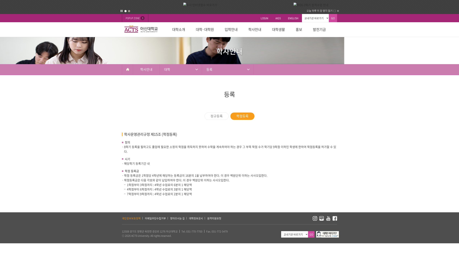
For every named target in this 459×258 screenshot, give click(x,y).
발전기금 (319, 29)
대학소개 (178, 29)
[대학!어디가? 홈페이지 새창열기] (327, 233)
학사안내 (254, 29)
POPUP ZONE (134, 18)
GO (333, 18)
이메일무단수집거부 (155, 218)
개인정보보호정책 (131, 218)
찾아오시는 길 (177, 218)
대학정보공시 (196, 218)
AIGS (278, 18)
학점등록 (242, 116)
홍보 (299, 29)
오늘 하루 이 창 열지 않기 (320, 10)
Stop (121, 11)
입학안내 (231, 29)
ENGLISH (293, 18)
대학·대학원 (205, 29)
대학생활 (278, 29)
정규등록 (216, 116)
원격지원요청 (214, 218)
